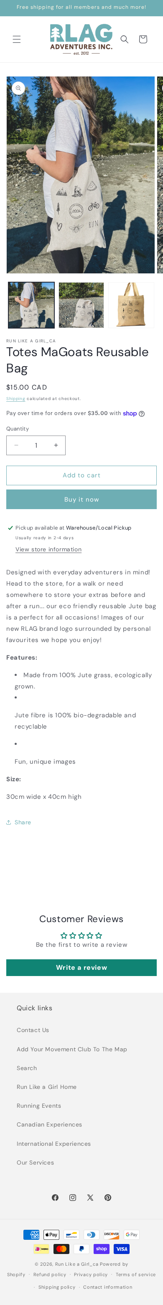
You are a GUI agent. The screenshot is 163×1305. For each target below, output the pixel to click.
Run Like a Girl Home (47, 1087)
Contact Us (33, 1030)
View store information (48, 549)
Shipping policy (57, 1287)
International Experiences (54, 1143)
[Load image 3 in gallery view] (131, 305)
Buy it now (81, 499)
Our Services (35, 1162)
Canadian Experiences (49, 1124)
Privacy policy (91, 1274)
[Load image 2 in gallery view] (81, 305)
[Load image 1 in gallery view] (31, 305)
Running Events (39, 1105)
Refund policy (49, 1274)
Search (27, 1068)
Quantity (17, 428)
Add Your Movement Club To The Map (72, 1049)
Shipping (15, 398)
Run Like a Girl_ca (77, 1264)
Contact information (107, 1287)
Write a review (81, 967)
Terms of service (136, 1274)
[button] (17, 39)
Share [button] (23, 822)
